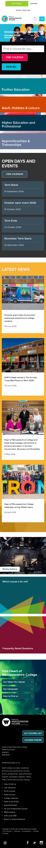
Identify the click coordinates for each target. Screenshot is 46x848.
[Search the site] (35, 19)
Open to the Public (11, 802)
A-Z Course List (33, 733)
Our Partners (7, 831)
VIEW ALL (11, 66)
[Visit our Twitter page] (34, 843)
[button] (5, 843)
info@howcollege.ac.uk (11, 763)
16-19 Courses (9, 791)
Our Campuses (10, 689)
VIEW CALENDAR (14, 174)
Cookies (36, 831)
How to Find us (10, 696)
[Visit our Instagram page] (41, 843)
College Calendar (11, 798)
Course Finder (33, 740)
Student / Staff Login (23, 10)
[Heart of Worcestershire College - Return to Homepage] (15, 18)
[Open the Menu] (42, 18)
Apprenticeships (10, 805)
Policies (5, 834)
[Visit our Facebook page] (27, 843)
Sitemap (17, 831)
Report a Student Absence (14, 819)
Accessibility (26, 831)
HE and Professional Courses (15, 809)
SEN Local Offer (10, 816)
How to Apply (16, 4)
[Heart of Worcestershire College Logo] (15, 722)
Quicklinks (33, 4)
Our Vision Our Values (14, 682)
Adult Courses (9, 795)
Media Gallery (9, 812)
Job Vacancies (10, 788)
